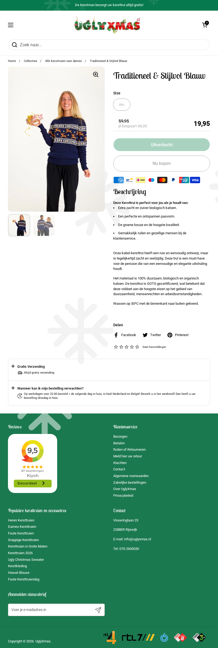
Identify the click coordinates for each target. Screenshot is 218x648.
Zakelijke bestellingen (129, 482)
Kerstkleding (17, 566)
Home (12, 61)
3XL (122, 105)
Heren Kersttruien (21, 520)
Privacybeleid (123, 496)
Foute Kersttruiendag (23, 579)
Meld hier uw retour (127, 456)
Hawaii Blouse (19, 573)
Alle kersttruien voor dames (63, 61)
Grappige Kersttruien (23, 540)
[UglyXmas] (107, 25)
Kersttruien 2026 (20, 553)
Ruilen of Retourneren (129, 449)
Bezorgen (120, 436)
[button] (204, 25)
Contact (119, 469)
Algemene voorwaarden (131, 476)
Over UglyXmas (124, 489)
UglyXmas (43, 641)
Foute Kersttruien (21, 533)
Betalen (119, 443)
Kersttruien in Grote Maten (27, 546)
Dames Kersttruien (22, 527)
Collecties (30, 61)
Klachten (120, 463)
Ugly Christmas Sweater (26, 560)
